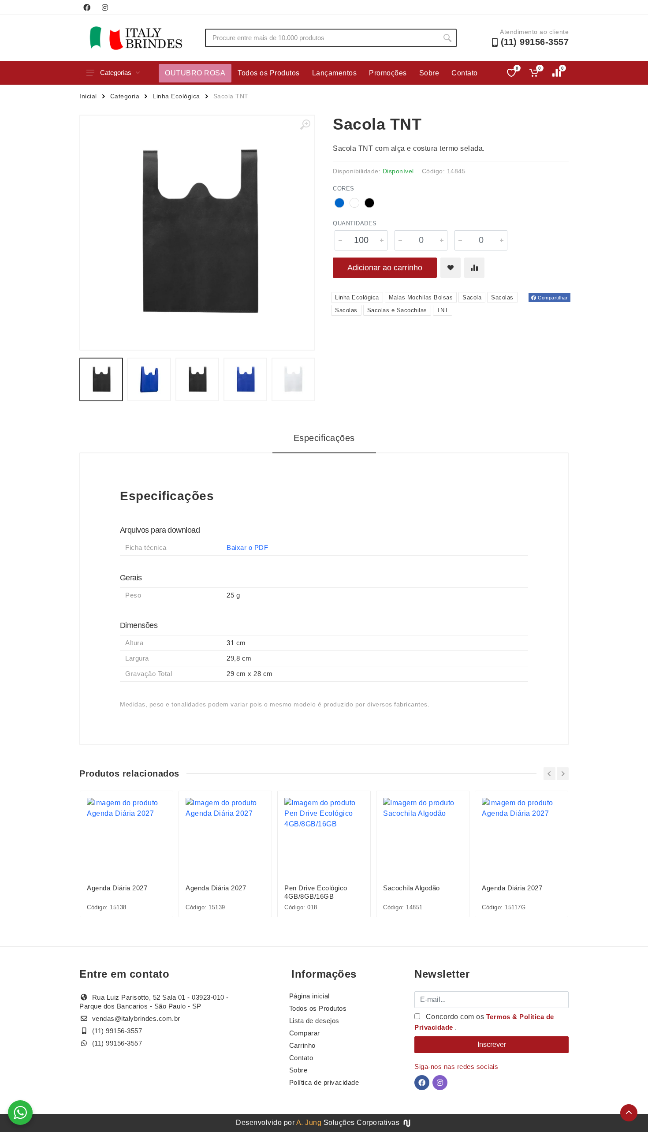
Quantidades (355, 223)
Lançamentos (334, 73)
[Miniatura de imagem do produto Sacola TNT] (101, 379)
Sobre (429, 73)
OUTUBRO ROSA (195, 73)
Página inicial (309, 996)
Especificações (324, 438)
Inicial (88, 96)
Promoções (388, 73)
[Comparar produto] (474, 268)
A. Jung (309, 1122)
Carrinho (302, 1045)
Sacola (471, 297)
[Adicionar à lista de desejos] (450, 268)
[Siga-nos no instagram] (104, 7)
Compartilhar (552, 297)
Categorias (115, 72)
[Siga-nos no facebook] (86, 7)
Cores (343, 188)
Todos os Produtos (269, 73)
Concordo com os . (484, 1022)
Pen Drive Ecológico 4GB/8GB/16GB (315, 892)
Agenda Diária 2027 (117, 888)
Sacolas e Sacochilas (397, 310)
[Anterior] (549, 773)
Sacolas (502, 297)
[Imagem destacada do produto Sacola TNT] (197, 232)
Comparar (304, 1033)
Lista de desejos (314, 1020)
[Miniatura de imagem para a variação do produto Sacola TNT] (197, 379)
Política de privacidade (324, 1082)
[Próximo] (563, 773)
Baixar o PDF (247, 547)
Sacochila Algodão (411, 888)
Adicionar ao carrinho (384, 267)
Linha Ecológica (176, 96)
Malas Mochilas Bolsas (421, 297)
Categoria (125, 96)
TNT (443, 310)
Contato (464, 73)
